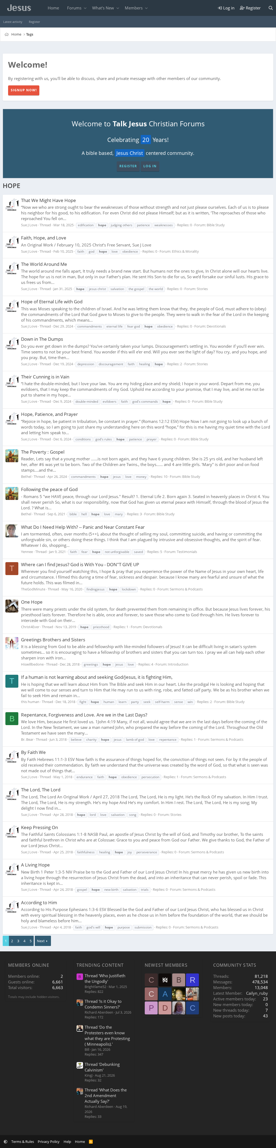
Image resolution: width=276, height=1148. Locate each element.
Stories (202, 288)
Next (41, 940)
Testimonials (187, 551)
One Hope (32, 602)
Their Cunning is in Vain (45, 377)
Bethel (26, 476)
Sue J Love (29, 224)
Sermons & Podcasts (186, 589)
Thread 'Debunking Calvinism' (102, 1067)
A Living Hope (35, 865)
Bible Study (216, 224)
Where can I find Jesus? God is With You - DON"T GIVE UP (80, 564)
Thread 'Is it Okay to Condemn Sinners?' (103, 1004)
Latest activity (12, 22)
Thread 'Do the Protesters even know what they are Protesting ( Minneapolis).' (107, 1035)
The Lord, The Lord (40, 790)
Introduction (178, 664)
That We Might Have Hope (48, 200)
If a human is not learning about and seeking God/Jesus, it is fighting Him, (96, 677)
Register (34, 22)
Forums (74, 8)
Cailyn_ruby (257, 993)
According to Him (39, 902)
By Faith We (33, 752)
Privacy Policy (49, 1141)
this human (30, 701)
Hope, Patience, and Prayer (49, 414)
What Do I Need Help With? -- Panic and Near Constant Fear (83, 527)
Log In (150, 166)
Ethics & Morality (185, 251)
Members (134, 8)
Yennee (27, 551)
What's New (103, 8)
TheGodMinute (33, 589)
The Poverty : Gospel (42, 452)
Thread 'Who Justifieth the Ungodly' (105, 978)
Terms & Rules (22, 1141)
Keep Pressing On (39, 827)
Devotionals (216, 326)
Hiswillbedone (32, 664)
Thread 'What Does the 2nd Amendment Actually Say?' (106, 1095)
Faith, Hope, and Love (43, 238)
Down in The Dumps (42, 339)
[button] (85, 8)
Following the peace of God (49, 489)
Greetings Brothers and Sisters (53, 639)
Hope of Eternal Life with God (51, 301)
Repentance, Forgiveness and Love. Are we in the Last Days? (84, 715)
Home (53, 8)
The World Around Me (44, 264)
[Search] (270, 8)
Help (67, 1141)
